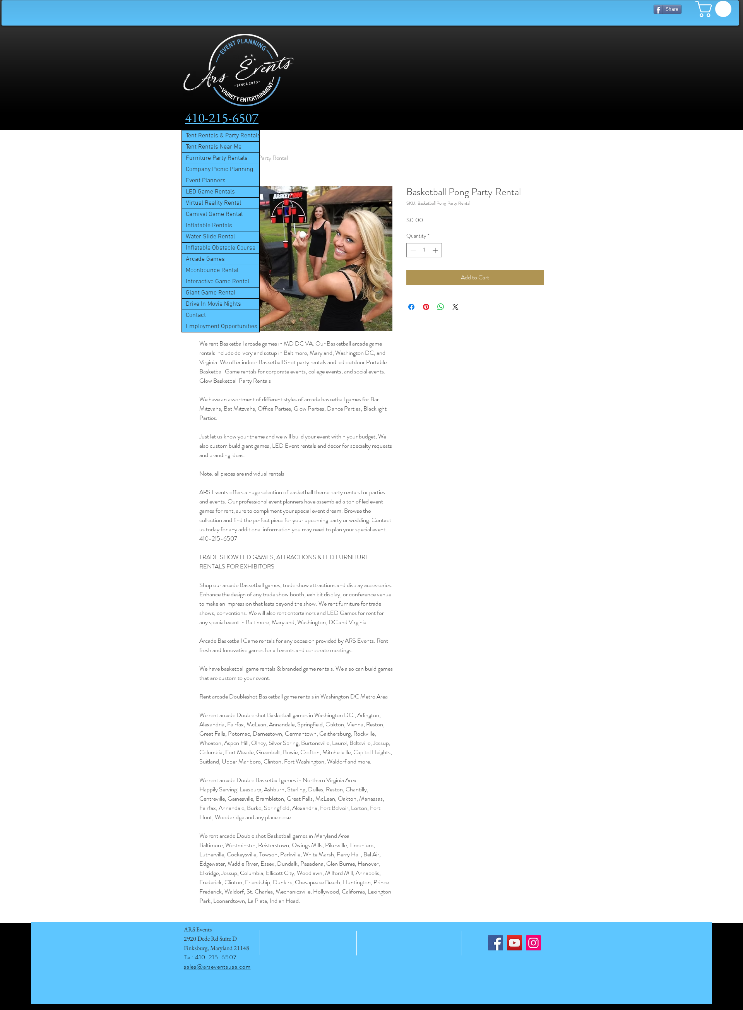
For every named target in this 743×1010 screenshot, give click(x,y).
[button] (715, 9)
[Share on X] (455, 307)
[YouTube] (514, 942)
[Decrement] (412, 250)
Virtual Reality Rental (213, 203)
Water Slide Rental (210, 237)
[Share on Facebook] (411, 307)
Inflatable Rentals (209, 225)
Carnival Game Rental (214, 214)
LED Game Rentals (210, 192)
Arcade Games (205, 259)
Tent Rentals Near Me (213, 147)
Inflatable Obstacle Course (220, 248)
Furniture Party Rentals (217, 158)
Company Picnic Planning (219, 169)
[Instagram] (533, 942)
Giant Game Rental (210, 293)
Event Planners (206, 181)
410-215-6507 (216, 957)
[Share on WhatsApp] (440, 307)
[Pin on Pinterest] (426, 307)
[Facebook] (495, 942)
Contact (196, 315)
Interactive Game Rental (217, 282)
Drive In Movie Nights (213, 304)
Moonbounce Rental (212, 270)
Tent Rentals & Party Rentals (222, 136)
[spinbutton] (424, 250)
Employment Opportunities (221, 326)
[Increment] (436, 250)
